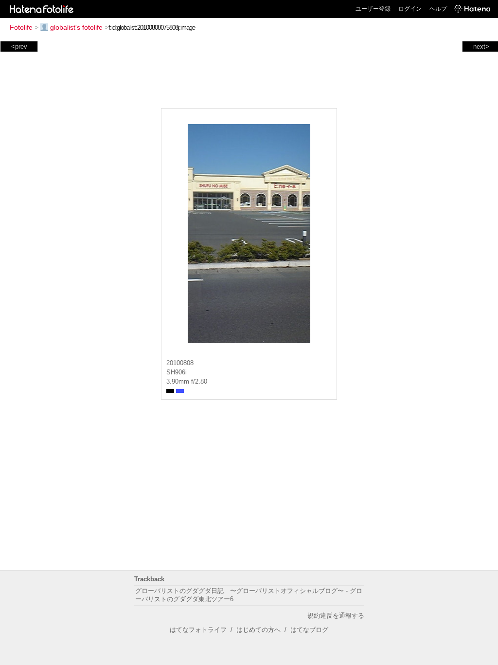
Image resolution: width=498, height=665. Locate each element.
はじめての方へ (258, 629)
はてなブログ (309, 629)
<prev (19, 46)
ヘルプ (438, 8)
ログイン (410, 8)
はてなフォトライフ (198, 629)
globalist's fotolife (76, 27)
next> (481, 46)
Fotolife (21, 27)
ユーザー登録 (373, 8)
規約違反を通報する (335, 615)
